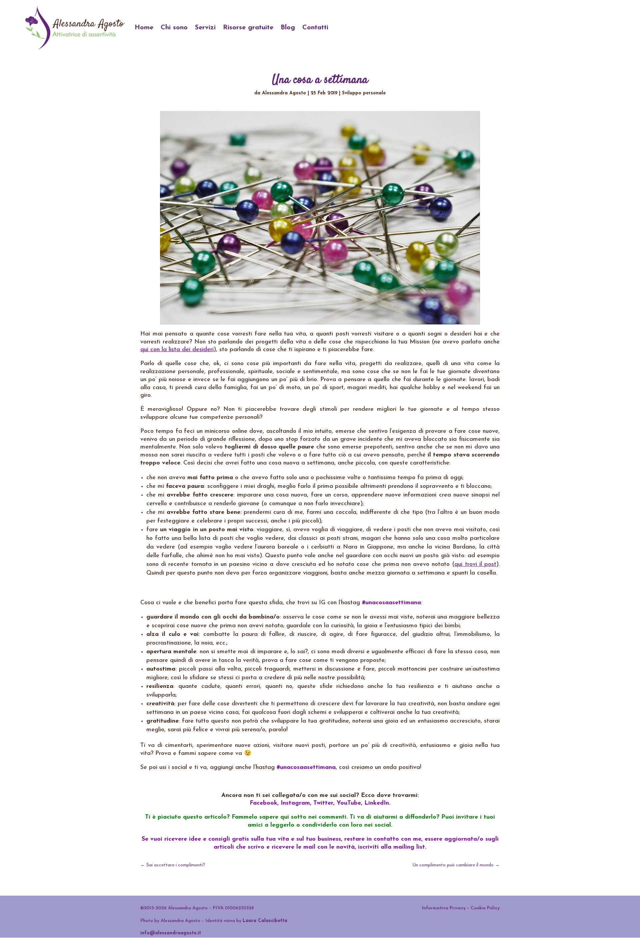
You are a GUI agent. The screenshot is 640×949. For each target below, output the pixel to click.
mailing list (409, 847)
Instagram (295, 803)
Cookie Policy (485, 908)
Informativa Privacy (444, 908)
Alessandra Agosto (284, 93)
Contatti (315, 27)
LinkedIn (376, 803)
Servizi (205, 27)
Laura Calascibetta (265, 920)
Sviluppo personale (364, 93)
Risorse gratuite (248, 27)
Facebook (263, 803)
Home (144, 27)
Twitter (323, 803)
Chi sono (174, 27)
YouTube (349, 803)
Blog (288, 27)
